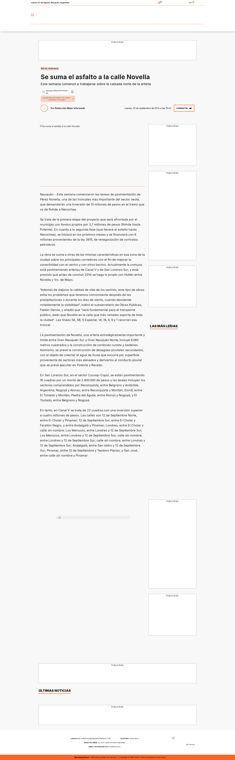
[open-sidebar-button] (32, 14)
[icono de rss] (202, 15)
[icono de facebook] (184, 15)
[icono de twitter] (190, 15)
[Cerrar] (73, 99)
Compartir (182, 108)
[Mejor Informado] (117, 15)
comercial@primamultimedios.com (90, 739)
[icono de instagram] (196, 15)
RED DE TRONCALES (50, 68)
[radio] (151, 2)
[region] (117, 50)
